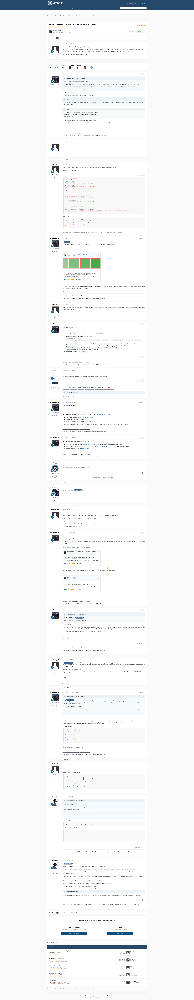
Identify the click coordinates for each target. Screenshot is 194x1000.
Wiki (56, 8)
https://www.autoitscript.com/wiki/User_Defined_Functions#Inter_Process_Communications (85, 376)
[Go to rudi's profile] (128, 967)
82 (57, 386)
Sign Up (143, 3)
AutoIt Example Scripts (66, 32)
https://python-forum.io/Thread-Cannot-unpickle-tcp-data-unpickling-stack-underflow (83, 523)
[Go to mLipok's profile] (55, 376)
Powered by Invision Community (97, 997)
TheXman (52, 960)
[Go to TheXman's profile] (128, 959)
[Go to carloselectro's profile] (55, 515)
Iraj (51, 967)
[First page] (49, 38)
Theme (87, 996)
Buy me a (103, 477)
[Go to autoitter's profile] (55, 49)
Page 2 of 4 (73, 38)
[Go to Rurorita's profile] (77, 67)
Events (63, 12)
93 (55, 500)
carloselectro (54, 510)
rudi (131, 966)
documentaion (85, 448)
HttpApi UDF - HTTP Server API (56, 958)
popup (143, 175)
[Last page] (68, 38)
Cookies (107, 996)
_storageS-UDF (76, 851)
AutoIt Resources (64, 8)
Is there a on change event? (56, 973)
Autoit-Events (87, 444)
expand (139, 175)
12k (54, 386)
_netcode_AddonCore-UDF (103, 851)
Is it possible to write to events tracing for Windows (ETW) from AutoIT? (66, 951)
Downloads (56, 12)
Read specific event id (54, 965)
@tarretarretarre (78, 490)
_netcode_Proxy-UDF (114, 851)
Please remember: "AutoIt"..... (70, 387)
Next (65, 38)
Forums (49, 12)
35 (54, 57)
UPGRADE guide (106, 446)
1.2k (54, 476)
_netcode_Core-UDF (91, 851)
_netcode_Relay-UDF (124, 851)
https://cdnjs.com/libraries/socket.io (95, 286)
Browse (50, 8)
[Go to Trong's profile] (91, 67)
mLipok (55, 371)
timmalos (55, 164)
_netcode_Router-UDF (134, 851)
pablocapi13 (55, 660)
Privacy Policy (93, 996)
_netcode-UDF (83, 851)
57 (54, 810)
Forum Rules (71, 12)
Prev (52, 38)
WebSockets (86, 627)
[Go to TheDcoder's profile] (85, 67)
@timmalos (67, 241)
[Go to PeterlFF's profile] (128, 952)
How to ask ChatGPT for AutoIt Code (104, 389)
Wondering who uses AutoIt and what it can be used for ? (91, 387)
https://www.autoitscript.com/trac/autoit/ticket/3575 (84, 120)
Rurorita (55, 797)
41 (55, 523)
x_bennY (55, 487)
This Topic (139, 8)
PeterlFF (52, 952)
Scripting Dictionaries (87, 417)
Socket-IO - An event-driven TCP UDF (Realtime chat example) (76, 133)
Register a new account (74, 933)
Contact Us (101, 996)
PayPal (113, 477)
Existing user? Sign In (132, 3)
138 (54, 87)
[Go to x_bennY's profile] (55, 492)
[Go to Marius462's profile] (55, 769)
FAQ (72, 8)
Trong (139, 357)
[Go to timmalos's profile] (55, 169)
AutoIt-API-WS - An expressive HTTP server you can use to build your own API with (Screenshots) (84, 135)
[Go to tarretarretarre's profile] (50, 31)
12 (57, 476)
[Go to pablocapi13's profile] (55, 665)
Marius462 (55, 764)
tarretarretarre (59, 30)
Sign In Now (120, 933)
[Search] (145, 8)
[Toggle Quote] (64, 78)
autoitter (55, 44)
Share (131, 31)
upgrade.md (99, 333)
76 (55, 177)
